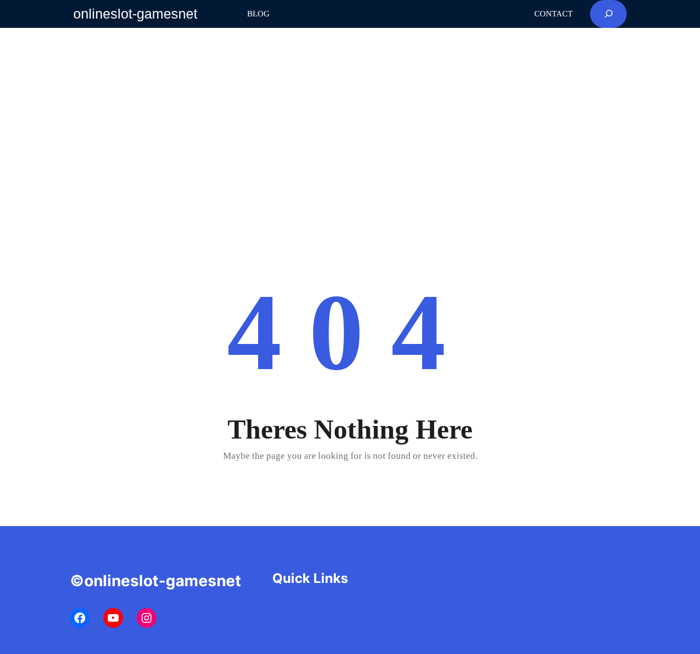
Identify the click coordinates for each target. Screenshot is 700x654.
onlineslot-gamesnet (135, 13)
